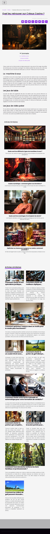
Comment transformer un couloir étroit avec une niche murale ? (14, 354)
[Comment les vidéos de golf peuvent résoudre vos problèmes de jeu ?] (14, 486)
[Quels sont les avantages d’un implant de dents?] (25, 202)
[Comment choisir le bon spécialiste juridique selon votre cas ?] (14, 276)
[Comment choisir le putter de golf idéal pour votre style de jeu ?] (35, 345)
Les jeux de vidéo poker (24, 60)
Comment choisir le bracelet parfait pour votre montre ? (34, 425)
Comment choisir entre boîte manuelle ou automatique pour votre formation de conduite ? (24, 398)
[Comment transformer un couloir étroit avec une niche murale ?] (14, 345)
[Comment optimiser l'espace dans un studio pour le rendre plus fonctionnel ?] (25, 314)
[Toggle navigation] (4, 2)
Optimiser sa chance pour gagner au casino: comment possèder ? (25, 249)
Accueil (4, 10)
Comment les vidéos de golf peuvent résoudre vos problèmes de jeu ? (14, 494)
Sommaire (25, 53)
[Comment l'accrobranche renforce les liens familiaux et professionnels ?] (25, 454)
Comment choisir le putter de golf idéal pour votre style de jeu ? (35, 354)
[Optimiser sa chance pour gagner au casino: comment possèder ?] (25, 234)
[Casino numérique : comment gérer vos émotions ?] (25, 170)
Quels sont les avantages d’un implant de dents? (25, 216)
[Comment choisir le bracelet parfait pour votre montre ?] (35, 416)
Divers (9, 10)
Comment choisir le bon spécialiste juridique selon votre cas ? (14, 284)
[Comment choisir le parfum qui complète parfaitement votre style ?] (14, 416)
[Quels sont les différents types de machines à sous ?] (25, 137)
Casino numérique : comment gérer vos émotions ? (25, 184)
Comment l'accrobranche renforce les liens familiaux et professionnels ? (22, 468)
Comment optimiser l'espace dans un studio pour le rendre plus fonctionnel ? (24, 327)
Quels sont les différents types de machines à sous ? (25, 151)
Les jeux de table (24, 58)
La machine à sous (24, 56)
